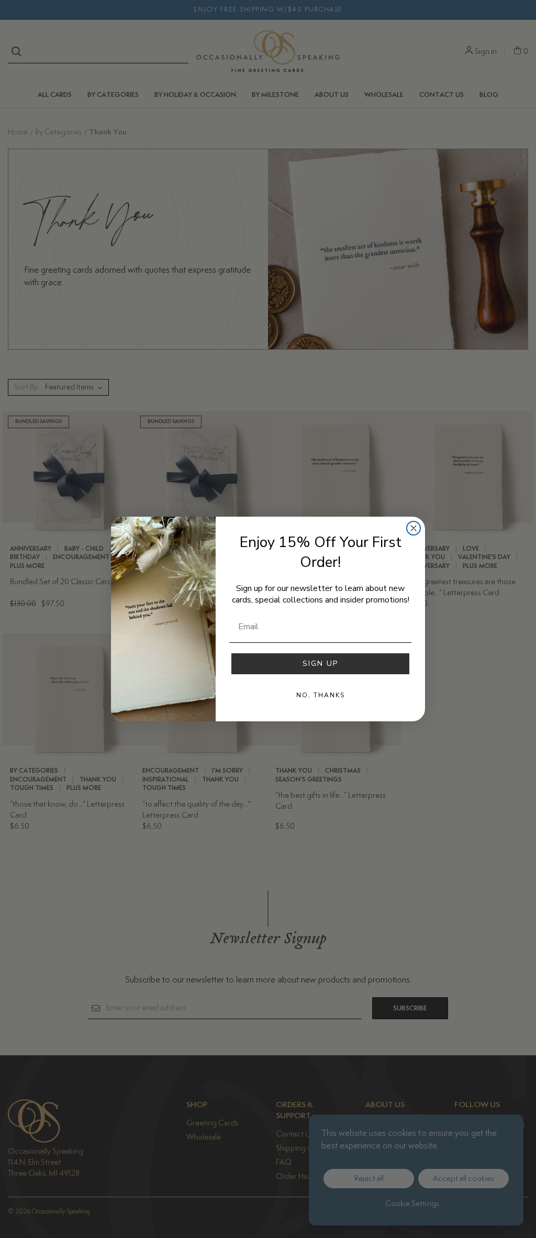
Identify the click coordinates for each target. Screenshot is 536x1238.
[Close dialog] (413, 528)
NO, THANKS (320, 695)
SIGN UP (320, 663)
